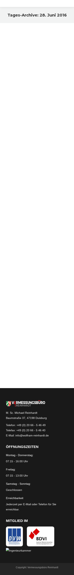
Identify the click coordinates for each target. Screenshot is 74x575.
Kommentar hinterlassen (41, 70)
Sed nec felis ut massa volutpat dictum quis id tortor (32, 52)
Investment (27, 65)
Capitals (15, 65)
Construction (17, 140)
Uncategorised (46, 194)
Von (44, 65)
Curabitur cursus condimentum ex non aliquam (31, 127)
